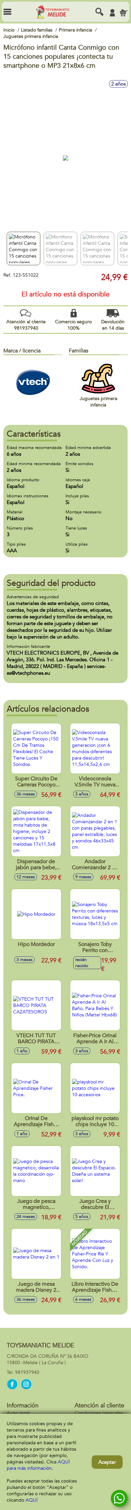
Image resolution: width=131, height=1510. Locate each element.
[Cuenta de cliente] (112, 13)
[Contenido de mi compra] (124, 13)
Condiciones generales (99, 1413)
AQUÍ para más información (38, 1465)
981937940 (27, 1372)
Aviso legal (18, 1413)
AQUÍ (32, 1500)
